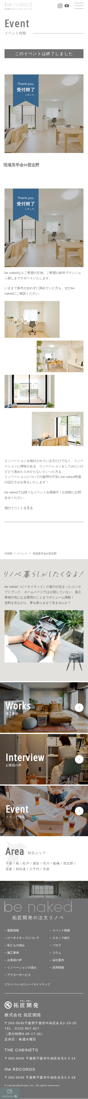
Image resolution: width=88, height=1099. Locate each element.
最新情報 (13, 930)
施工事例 (13, 953)
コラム (56, 953)
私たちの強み (16, 945)
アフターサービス (19, 975)
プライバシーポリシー (18, 984)
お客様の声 (14, 960)
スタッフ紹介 (61, 938)
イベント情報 (61, 930)
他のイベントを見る (19, 508)
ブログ (56, 945)
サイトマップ (42, 984)
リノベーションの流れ (22, 967)
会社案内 (58, 960)
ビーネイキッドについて (23, 938)
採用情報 (58, 967)
